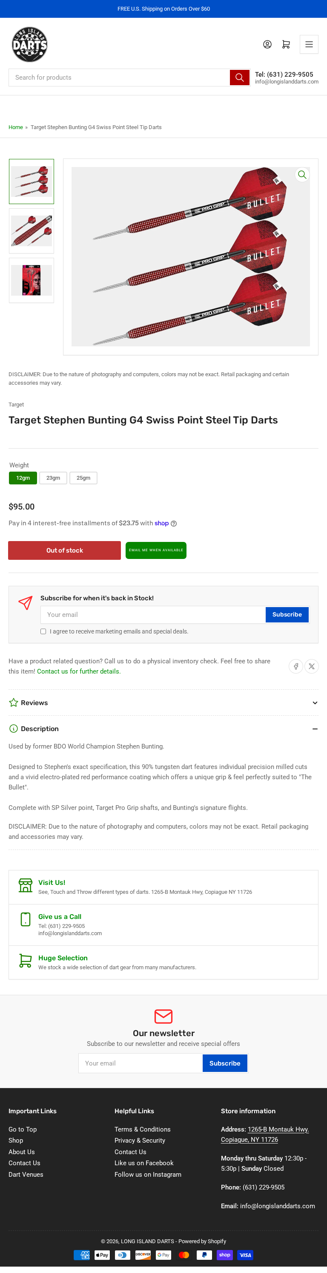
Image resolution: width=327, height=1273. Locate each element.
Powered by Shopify (202, 1241)
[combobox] (130, 77)
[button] (156, 550)
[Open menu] (309, 44)
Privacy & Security (140, 1140)
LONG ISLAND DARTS (147, 1241)
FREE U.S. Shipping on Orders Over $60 (164, 9)
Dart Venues (26, 1174)
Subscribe (287, 614)
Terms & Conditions (143, 1129)
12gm (23, 478)
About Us (22, 1152)
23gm (53, 478)
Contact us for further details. (79, 671)
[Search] (239, 77)
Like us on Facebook (144, 1163)
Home (16, 127)
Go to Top (23, 1129)
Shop (16, 1140)
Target (16, 404)
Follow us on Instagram (148, 1174)
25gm (83, 478)
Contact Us (24, 1163)
